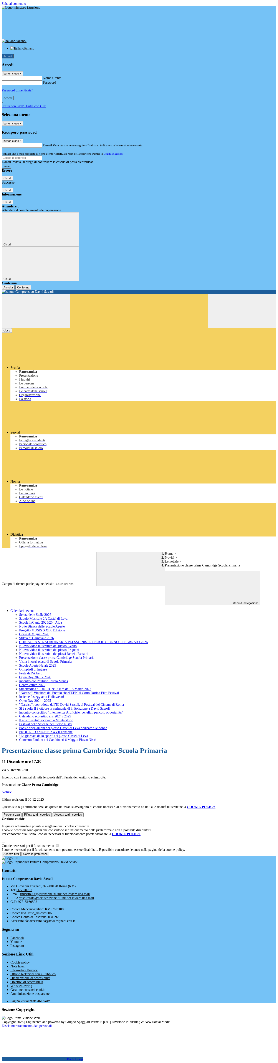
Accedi (7, 56)
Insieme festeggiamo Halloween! (41, 697)
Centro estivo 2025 (32, 685)
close (6, 330)
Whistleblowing (21, 986)
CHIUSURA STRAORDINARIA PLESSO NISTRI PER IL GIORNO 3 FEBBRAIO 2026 (83, 642)
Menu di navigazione (245, 603)
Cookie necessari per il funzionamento (28, 846)
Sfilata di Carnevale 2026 (36, 638)
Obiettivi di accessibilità (26, 982)
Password (49, 82)
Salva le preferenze (35, 854)
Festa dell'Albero (30, 673)
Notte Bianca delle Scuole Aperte (42, 626)
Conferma (23, 287)
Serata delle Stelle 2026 (35, 614)
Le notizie (172, 561)
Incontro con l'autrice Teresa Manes (43, 681)
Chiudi (7, 178)
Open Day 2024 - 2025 (35, 700)
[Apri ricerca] (242, 311)
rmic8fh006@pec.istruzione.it (56, 898)
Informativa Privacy (24, 970)
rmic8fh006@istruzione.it (55, 894)
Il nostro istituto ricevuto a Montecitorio (46, 720)
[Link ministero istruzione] (21, 7)
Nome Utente (52, 78)
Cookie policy (20, 962)
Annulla (8, 287)
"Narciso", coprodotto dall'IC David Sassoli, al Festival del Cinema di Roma (71, 704)
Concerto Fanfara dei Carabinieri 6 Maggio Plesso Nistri (57, 740)
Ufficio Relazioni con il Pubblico (33, 974)
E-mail (47, 145)
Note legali (17, 966)
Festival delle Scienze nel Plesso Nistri (45, 724)
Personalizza (11, 814)
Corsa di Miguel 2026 (34, 634)
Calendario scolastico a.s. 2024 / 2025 (45, 716)
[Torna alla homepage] (139, 292)
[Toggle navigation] (36, 311)
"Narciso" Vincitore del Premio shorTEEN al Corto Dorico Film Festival (69, 693)
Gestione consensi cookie (27, 990)
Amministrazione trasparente (30, 993)
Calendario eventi (22, 611)
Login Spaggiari (113, 153)
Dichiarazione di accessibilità (30, 978)
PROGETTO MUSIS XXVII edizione (46, 732)
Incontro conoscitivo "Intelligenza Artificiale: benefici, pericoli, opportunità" (71, 712)
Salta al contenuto (14, 3)
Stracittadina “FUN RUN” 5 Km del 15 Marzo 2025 (55, 689)
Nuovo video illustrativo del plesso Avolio (48, 646)
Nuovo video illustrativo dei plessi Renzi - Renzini (53, 654)
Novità (169, 557)
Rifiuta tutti (37, 814)
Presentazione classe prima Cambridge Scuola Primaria (56, 657)
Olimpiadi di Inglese (33, 669)
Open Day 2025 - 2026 (35, 677)
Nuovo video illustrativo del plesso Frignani (49, 650)
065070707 (24, 890)
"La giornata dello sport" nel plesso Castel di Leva (53, 736)
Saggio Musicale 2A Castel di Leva (43, 618)
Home (169, 553)
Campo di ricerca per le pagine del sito (28, 584)
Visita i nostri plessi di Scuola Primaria (45, 661)
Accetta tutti (68, 814)
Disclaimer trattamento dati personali (27, 1026)
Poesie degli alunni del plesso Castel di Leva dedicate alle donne (63, 728)
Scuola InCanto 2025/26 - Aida (40, 622)
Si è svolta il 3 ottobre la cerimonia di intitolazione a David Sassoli (64, 708)
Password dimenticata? (17, 90)
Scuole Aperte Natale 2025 (37, 665)
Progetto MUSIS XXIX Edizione (42, 630)
